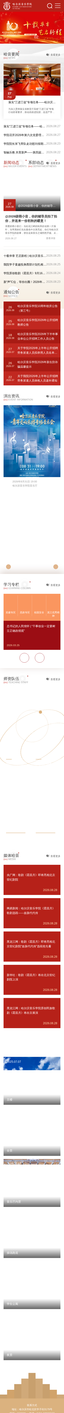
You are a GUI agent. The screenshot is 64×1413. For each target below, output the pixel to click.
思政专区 (25, 612)
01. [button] (27, 37)
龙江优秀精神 (53, 614)
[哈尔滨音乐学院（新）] (18, 5)
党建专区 (11, 612)
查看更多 (55, 54)
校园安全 (39, 612)
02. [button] (36, 37)
